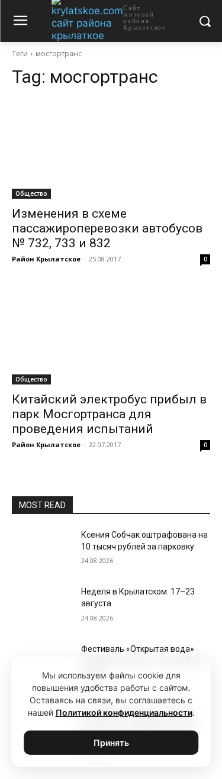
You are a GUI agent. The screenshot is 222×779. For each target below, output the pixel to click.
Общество (31, 193)
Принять (111, 743)
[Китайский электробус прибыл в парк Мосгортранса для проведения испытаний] (111, 335)
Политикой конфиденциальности (124, 712)
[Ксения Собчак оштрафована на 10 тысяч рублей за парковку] (42, 550)
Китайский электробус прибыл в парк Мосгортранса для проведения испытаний (109, 414)
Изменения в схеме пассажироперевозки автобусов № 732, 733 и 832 (107, 228)
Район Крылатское (46, 258)
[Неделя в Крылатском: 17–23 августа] (42, 607)
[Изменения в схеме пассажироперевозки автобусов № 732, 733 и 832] (111, 149)
